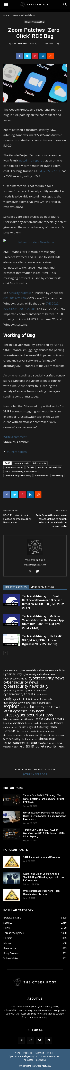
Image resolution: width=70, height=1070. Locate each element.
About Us (28, 1059)
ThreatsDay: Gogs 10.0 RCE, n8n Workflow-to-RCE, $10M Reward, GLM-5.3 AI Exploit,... (44, 833)
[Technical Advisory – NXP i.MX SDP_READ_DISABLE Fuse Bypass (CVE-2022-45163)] (11, 640)
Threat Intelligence (14, 742)
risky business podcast (13, 735)
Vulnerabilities (28, 15)
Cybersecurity (39, 463)
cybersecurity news (14, 467)
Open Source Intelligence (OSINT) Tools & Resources (34, 1056)
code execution (10, 670)
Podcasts (27, 1052)
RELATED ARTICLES (16, 587)
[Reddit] (30, 1040)
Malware (58, 722)
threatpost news (10, 746)
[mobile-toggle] (5, 4)
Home (6, 15)
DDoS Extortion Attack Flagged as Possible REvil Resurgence (17, 519)
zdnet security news (50, 746)
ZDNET (29, 746)
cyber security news (20, 682)
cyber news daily (21, 463)
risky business (22, 731)
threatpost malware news (50, 743)
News (15, 15)
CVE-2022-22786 (15, 298)
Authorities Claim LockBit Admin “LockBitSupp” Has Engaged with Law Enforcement (43, 877)
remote (9, 730)
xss (22, 746)
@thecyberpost (35, 774)
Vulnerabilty (57, 475)
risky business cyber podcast (42, 731)
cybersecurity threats (19, 694)
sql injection (57, 734)
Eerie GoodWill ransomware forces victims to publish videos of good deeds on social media (51, 521)
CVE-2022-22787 (49, 171)
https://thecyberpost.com (35, 565)
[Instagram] (31, 572)
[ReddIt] (50, 56)
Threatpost (31, 742)
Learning (40, 1052)
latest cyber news (45, 706)
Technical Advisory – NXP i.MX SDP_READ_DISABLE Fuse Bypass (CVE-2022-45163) (42, 640)
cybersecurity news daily (25, 686)
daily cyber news (17, 698)
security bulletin (20, 293)
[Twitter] (27, 56)
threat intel (47, 739)
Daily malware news (40, 702)
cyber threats (42, 694)
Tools (49, 1052)
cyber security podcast (13, 690)
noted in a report (30, 160)
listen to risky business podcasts (39, 723)
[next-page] (11, 653)
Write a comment (15, 437)
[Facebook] (19, 56)
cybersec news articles (51, 670)
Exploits (30, 467)
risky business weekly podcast (37, 735)
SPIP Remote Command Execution (42, 857)
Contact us (41, 1059)
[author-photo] (35, 555)
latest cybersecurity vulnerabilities (21, 471)
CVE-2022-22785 (24, 309)
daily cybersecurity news (16, 702)
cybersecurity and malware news (39, 674)
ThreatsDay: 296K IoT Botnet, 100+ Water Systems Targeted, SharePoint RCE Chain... (43, 799)
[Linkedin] (42, 56)
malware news (10, 727)
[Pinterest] (35, 56)
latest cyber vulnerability (49, 467)
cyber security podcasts (35, 690)
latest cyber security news (28, 715)
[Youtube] (48, 1040)
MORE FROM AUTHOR (42, 587)
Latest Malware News (13, 723)
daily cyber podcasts (43, 699)
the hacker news (29, 739)
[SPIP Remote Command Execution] (11, 862)
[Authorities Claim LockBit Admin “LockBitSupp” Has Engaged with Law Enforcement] (11, 878)
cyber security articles (15, 678)
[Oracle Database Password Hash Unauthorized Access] (11, 895)
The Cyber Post (19, 43)
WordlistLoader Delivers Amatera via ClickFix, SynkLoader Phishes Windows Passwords (44, 816)
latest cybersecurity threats (18, 719)
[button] (65, 4)
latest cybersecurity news (24, 711)
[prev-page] (5, 653)
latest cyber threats (49, 719)
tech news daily (11, 739)
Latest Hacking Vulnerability (18, 475)
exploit (11, 706)
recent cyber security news (38, 726)
